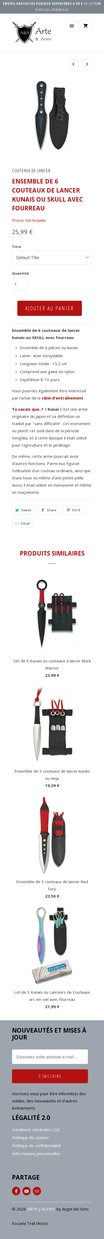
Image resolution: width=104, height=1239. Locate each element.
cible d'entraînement (62, 398)
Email (25, 523)
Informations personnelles (36, 1153)
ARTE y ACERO (41, 1209)
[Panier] (85, 25)
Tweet (26, 510)
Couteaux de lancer (31, 170)
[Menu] (71, 25)
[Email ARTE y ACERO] (37, 1191)
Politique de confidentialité (36, 1145)
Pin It (76, 510)
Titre (16, 246)
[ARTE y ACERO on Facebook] (16, 1191)
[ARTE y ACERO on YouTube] (26, 1191)
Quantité (20, 273)
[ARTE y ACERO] (33, 35)
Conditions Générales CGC (36, 1129)
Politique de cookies (30, 1137)
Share (52, 510)
